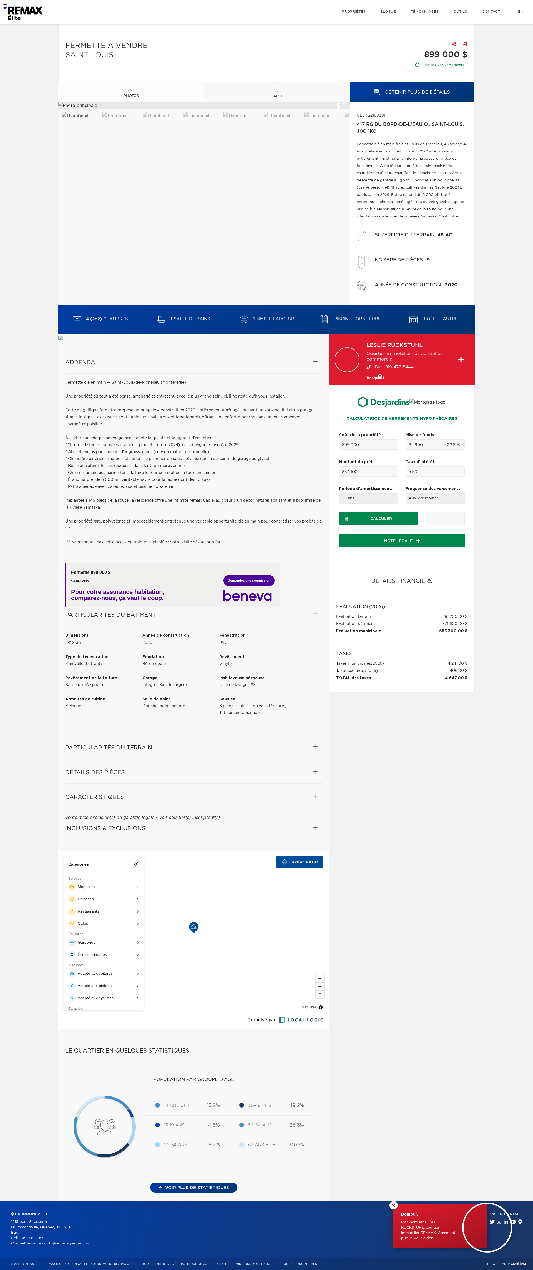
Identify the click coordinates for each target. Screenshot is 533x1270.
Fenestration (232, 636)
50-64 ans (260, 1125)
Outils (460, 12)
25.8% (297, 1125)
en (520, 12)
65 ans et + (261, 1145)
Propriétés (353, 12)
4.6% (214, 1125)
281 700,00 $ (455, 617)
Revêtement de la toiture (91, 678)
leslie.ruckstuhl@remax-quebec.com (58, 1243)
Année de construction (165, 636)
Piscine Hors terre (357, 319)
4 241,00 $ (457, 664)
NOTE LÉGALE (399, 541)
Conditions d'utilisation (252, 1264)
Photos (131, 96)
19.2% (297, 1105)
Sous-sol (228, 699)
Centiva (517, 1263)
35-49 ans (259, 1105)
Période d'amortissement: (365, 489)
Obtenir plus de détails (416, 92)
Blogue (388, 12)
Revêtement (232, 657)
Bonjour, (409, 1214)
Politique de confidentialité (205, 1264)
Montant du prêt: (356, 462)
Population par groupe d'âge (193, 1079)
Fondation (153, 657)
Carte (277, 96)
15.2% (213, 1105)
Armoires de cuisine (85, 699)
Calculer (381, 519)
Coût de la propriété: (360, 435)
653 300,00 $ (453, 631)
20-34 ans (175, 1145)
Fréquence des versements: (433, 489)
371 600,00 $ (454, 624)
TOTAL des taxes (353, 678)
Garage (149, 678)
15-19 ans (174, 1125)
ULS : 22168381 (371, 116)
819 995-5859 (32, 1238)
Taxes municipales (353, 664)
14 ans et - (176, 1105)
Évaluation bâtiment (355, 624)
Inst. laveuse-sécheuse (242, 678)
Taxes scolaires (350, 671)
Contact (491, 12)
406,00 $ (458, 671)
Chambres (107, 319)
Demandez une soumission (249, 580)
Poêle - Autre (440, 319)
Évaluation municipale (358, 631)
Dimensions (77, 636)
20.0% (296, 1145)
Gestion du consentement (297, 1264)
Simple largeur (273, 319)
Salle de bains (190, 319)
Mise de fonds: (420, 435)
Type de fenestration (87, 657)
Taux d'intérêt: (421, 462)
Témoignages (424, 12)
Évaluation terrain (353, 617)
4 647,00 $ (456, 678)
